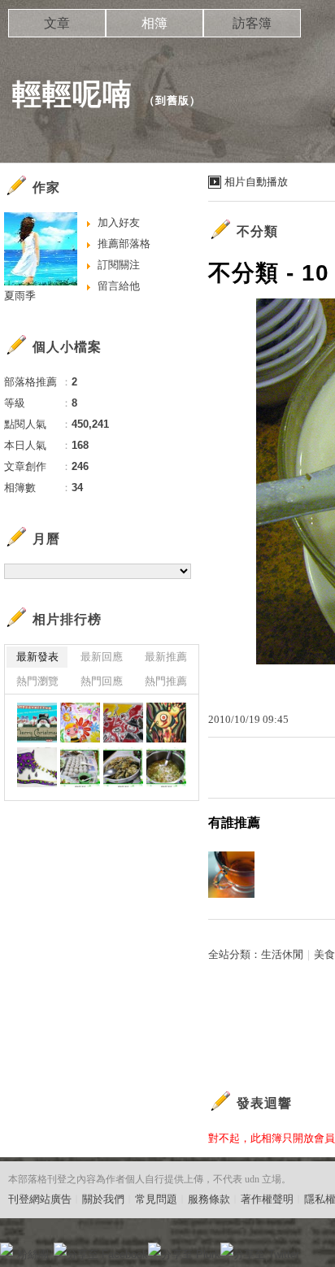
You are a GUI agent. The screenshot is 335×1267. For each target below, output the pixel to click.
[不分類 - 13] (80, 767)
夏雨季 (20, 296)
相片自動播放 (256, 182)
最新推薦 (166, 657)
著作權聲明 (267, 1199)
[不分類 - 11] (166, 767)
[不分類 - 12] (123, 767)
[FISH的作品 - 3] (123, 722)
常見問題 (156, 1199)
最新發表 (37, 657)
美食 (324, 954)
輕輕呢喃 (72, 94)
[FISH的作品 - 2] (166, 722)
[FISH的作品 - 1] (37, 767)
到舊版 (172, 100)
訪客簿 (252, 23)
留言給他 (119, 286)
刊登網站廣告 (40, 1199)
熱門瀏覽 (37, 681)
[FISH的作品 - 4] (80, 722)
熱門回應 (101, 681)
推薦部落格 (124, 243)
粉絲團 (33, 1254)
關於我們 (103, 1199)
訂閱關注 (119, 265)
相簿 (154, 23)
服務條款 (209, 1199)
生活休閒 (282, 954)
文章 (57, 23)
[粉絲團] (6, 1249)
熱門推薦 (166, 681)
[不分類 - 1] (37, 722)
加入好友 (119, 222)
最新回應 (101, 657)
